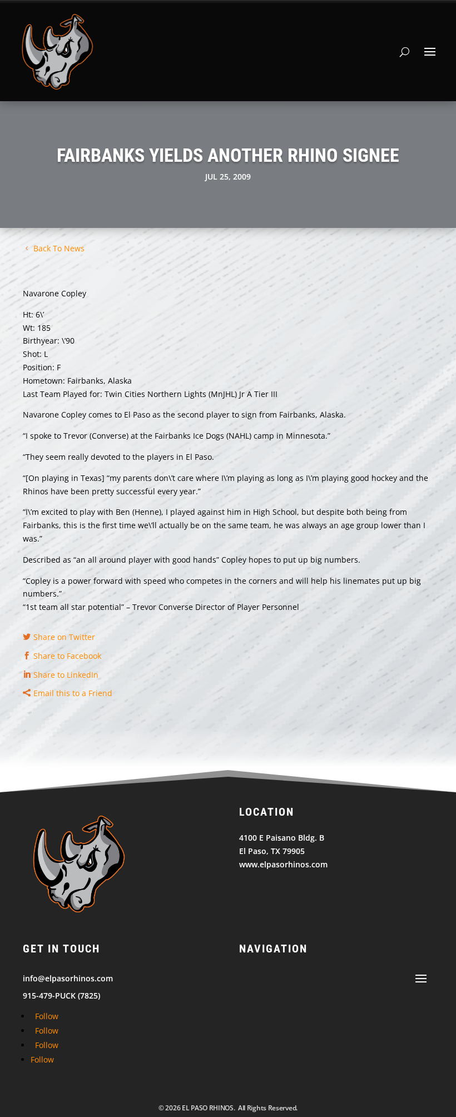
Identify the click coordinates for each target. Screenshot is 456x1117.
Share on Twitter (64, 637)
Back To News (59, 248)
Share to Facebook (67, 656)
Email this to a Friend (72, 693)
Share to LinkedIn (65, 674)
